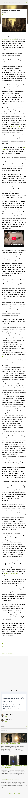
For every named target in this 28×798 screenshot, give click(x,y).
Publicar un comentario (7, 653)
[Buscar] (26, 2)
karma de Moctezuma (10, 573)
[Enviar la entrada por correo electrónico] (2, 644)
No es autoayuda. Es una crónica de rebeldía (10, 743)
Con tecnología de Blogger (14, 793)
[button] (2, 15)
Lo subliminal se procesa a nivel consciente (10, 779)
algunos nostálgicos (16, 126)
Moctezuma (5, 357)
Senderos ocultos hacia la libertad (12, 2)
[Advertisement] (14, 672)
